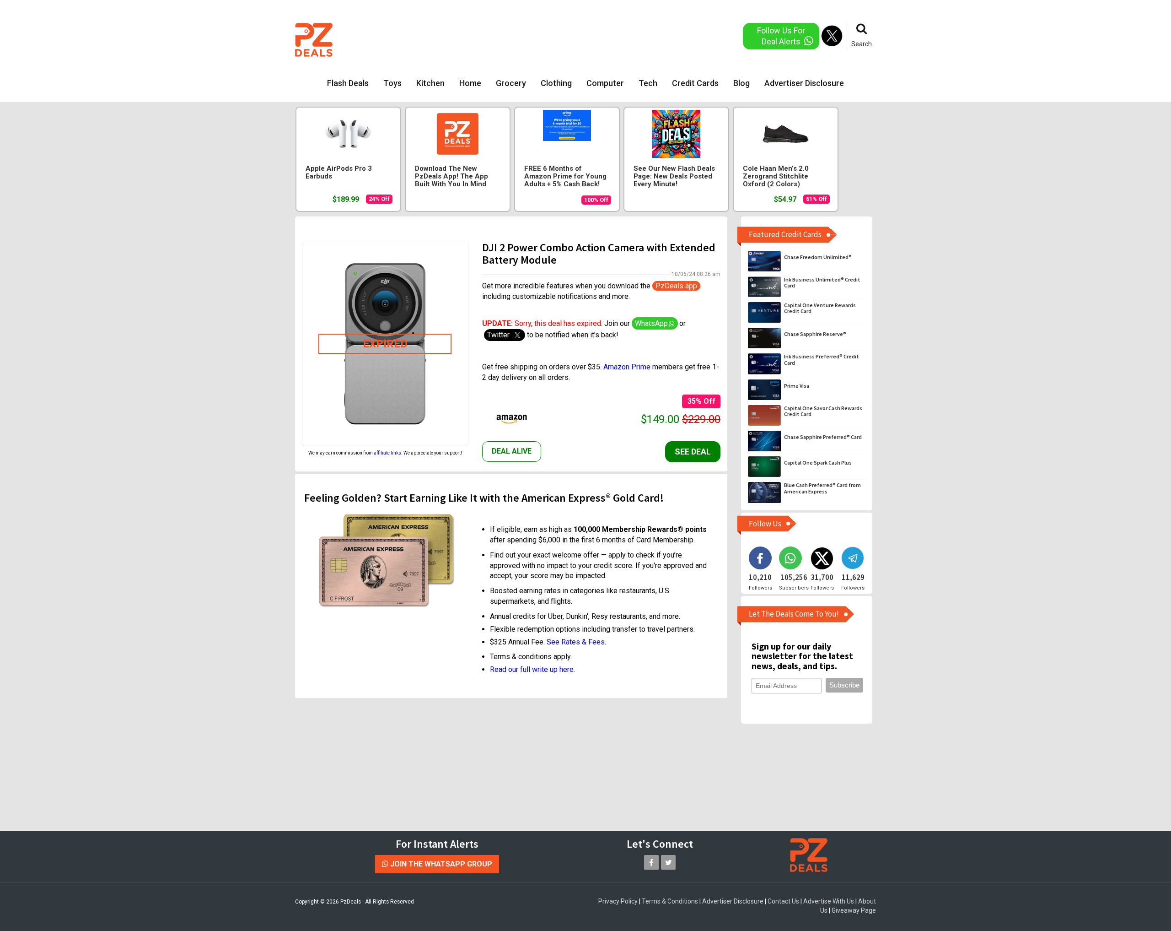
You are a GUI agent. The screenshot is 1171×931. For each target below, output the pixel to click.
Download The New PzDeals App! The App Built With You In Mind (451, 176)
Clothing (556, 83)
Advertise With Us (828, 901)
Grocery (511, 83)
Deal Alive (512, 451)
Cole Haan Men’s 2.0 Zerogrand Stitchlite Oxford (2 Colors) (776, 176)
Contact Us (783, 901)
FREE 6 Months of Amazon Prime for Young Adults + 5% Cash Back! (565, 176)
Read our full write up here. (532, 669)
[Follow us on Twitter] (668, 862)
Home (470, 83)
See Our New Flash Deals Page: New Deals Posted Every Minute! (674, 176)
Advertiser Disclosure (804, 83)
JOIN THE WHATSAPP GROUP (440, 864)
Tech (648, 83)
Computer (605, 83)
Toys (392, 83)
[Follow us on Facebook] (651, 862)
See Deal (693, 451)
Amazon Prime (626, 367)
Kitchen (430, 83)
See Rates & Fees (576, 642)
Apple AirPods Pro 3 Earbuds (339, 172)
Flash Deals (348, 83)
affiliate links (387, 452)
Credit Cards (695, 83)
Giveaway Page (854, 910)
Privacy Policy (618, 901)
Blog (741, 83)
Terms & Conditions (670, 901)
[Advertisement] (548, 39)
